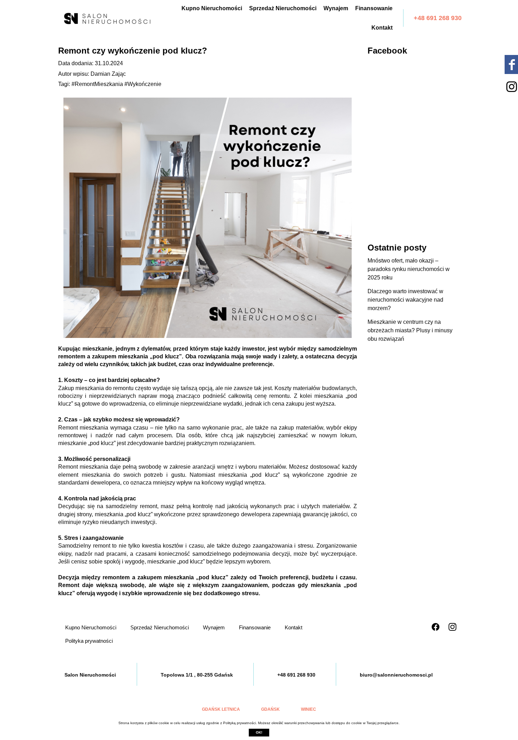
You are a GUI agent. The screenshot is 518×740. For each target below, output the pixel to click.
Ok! (259, 732)
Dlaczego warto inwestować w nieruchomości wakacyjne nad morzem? (405, 299)
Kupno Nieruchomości (211, 8)
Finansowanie (374, 8)
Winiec (308, 709)
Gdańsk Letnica (221, 709)
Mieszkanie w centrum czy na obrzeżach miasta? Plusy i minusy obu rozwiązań (410, 330)
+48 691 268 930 (438, 17)
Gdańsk (270, 709)
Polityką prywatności (239, 723)
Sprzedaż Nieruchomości (282, 8)
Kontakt (382, 28)
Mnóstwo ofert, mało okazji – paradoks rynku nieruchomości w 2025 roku (409, 269)
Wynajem (335, 8)
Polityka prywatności (89, 641)
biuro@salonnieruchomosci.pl (396, 675)
